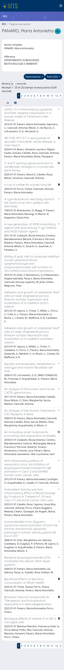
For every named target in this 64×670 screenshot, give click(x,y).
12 (56, 95)
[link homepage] (11, 6)
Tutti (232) (52, 76)
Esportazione (33, 76)
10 (47, 95)
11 (52, 95)
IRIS (4, 24)
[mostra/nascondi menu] (61, 5)
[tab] (8, 103)
